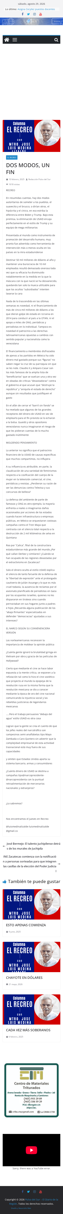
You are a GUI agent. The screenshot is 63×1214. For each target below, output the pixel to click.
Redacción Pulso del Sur (39, 179)
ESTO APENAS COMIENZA (26, 925)
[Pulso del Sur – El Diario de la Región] (31, 20)
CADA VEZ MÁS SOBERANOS (28, 1030)
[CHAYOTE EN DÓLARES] (31, 944)
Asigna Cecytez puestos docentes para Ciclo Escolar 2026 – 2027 (36, 11)
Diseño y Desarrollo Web (21, 1208)
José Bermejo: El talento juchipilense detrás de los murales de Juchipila (33, 846)
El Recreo (11, 157)
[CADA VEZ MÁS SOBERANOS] (31, 997)
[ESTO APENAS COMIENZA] (31, 891)
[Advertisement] (31, 86)
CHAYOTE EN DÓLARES (24, 977)
